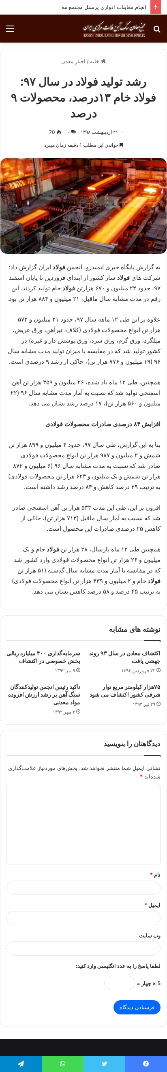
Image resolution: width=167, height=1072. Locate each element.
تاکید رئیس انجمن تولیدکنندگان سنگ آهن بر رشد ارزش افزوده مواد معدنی (44, 694)
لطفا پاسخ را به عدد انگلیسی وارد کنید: (118, 966)
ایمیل (152, 905)
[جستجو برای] (157, 31)
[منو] (10, 31)
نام (155, 874)
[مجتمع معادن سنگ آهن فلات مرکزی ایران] (114, 28)
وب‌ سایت (150, 935)
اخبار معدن (73, 61)
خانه (95, 61)
